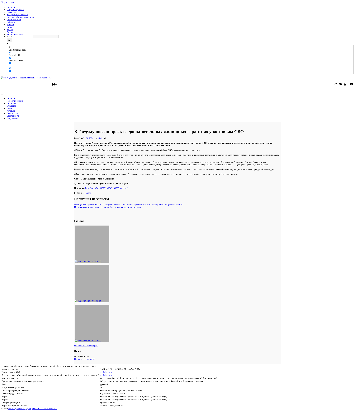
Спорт (10, 108)
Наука (9, 27)
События (11, 22)
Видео (10, 29)
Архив (10, 32)
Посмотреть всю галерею (86, 345)
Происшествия (14, 19)
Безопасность (13, 116)
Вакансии (11, 12)
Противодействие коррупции (21, 17)
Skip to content (7, 2)
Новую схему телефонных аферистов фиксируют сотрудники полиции (107, 207)
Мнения (10, 24)
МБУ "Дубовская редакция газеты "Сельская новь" (32, 408)
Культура (11, 111)
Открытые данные (15, 9)
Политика (11, 103)
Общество (11, 106)
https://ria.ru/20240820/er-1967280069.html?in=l (106, 188)
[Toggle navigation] (2, 94)
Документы (12, 118)
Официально (13, 113)
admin (100, 138)
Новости (11, 7)
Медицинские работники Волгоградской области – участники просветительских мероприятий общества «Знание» (128, 204)
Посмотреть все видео (84, 359)
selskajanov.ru (106, 372)
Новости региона (15, 34)
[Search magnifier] (9, 40)
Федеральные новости (17, 14)
